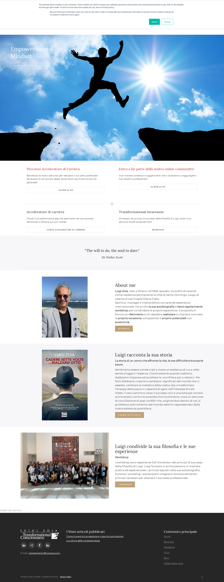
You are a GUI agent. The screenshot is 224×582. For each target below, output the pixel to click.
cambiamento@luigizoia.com (44, 553)
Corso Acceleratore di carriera (66, 229)
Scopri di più (66, 190)
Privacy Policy (65, 577)
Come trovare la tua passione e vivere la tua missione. (95, 536)
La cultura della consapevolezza (83, 540)
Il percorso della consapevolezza (108, 155)
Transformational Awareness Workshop (115, 155)
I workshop (125, 484)
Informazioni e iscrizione (29, 65)
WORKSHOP (158, 229)
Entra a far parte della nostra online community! (156, 169)
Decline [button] (167, 21)
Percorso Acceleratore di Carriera (53, 169)
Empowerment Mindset (112, 155)
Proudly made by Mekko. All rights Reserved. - (40, 577)
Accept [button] (154, 21)
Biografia (124, 328)
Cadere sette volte (129, 415)
